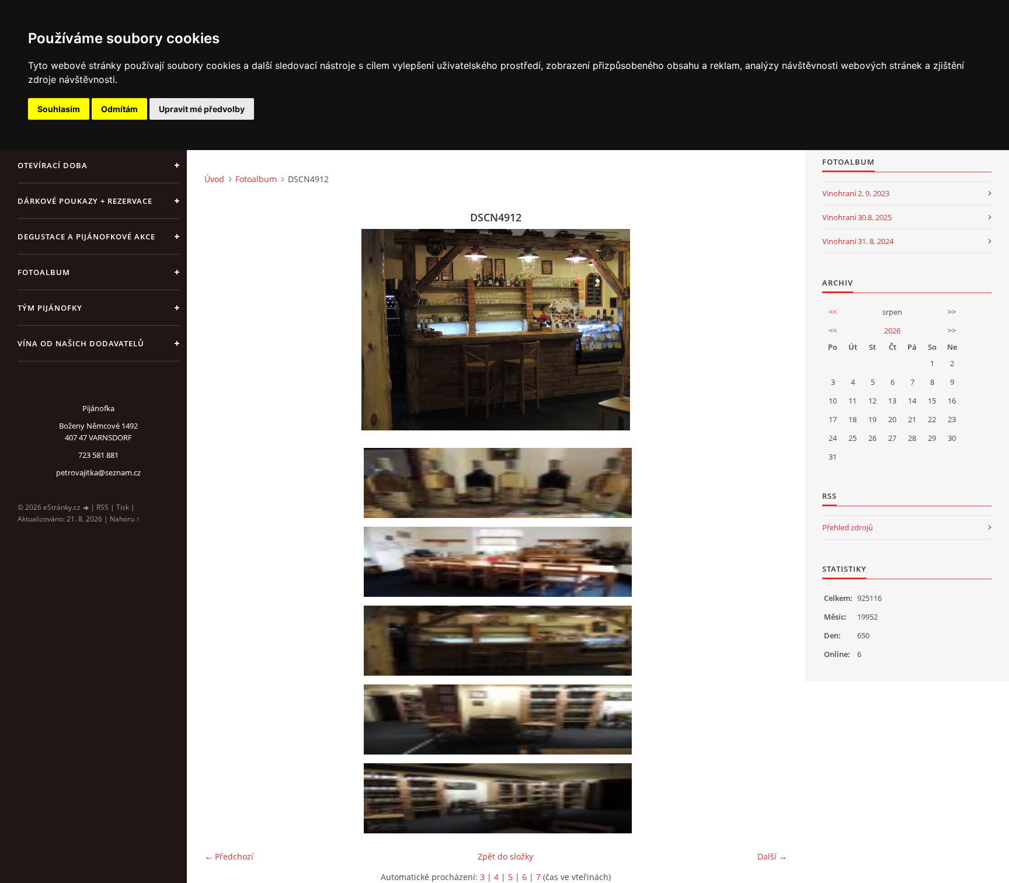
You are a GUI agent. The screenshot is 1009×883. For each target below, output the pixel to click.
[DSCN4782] (500, 798)
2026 (892, 330)
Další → (772, 856)
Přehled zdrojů (847, 527)
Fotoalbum (44, 272)
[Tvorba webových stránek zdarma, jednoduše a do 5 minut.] (86, 508)
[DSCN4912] (500, 641)
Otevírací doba (53, 165)
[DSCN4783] (500, 719)
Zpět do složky (505, 856)
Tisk (122, 507)
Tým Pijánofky (50, 308)
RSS (102, 507)
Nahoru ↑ (125, 519)
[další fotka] (768, 329)
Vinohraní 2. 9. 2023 (855, 193)
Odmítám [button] (119, 109)
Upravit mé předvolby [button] (202, 109)
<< (833, 312)
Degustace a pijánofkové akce (86, 236)
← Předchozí (228, 856)
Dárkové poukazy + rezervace (85, 201)
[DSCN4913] (500, 483)
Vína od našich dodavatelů (81, 343)
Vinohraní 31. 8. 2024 (857, 241)
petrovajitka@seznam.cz (98, 472)
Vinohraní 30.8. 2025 (857, 217)
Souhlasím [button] (58, 109)
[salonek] (500, 562)
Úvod (214, 179)
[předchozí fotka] (223, 329)
